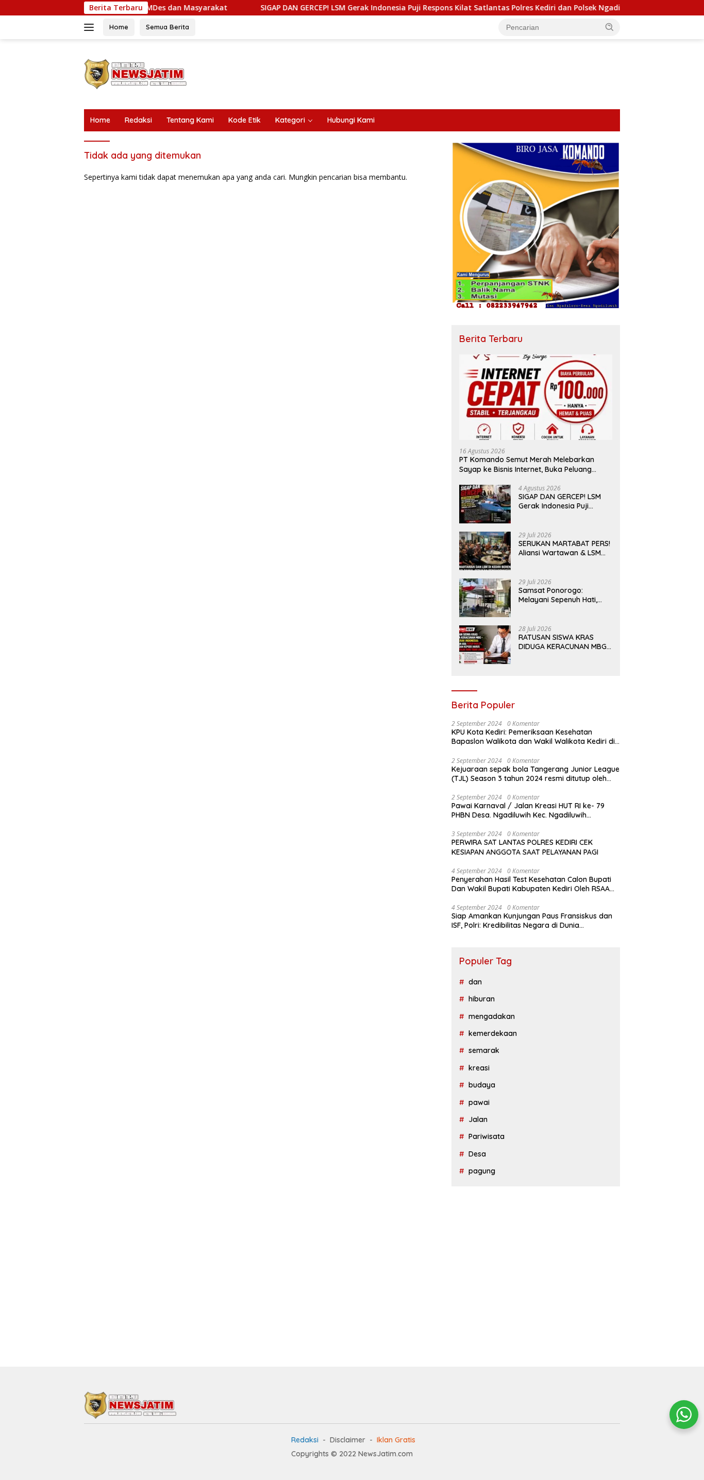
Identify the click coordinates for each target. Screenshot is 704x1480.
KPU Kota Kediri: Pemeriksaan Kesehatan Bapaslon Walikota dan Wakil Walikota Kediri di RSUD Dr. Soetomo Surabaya (533, 736)
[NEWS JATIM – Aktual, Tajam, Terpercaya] (135, 73)
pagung (481, 1171)
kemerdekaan (492, 1033)
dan (475, 981)
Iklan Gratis (396, 1439)
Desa (477, 1154)
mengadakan (491, 1016)
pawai (479, 1102)
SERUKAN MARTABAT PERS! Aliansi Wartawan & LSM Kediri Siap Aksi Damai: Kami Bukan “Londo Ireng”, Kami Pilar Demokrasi (564, 548)
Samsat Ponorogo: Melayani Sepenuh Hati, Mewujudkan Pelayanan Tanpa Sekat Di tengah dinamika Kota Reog (559, 595)
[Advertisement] (432, 72)
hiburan (481, 998)
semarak (483, 1050)
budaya (481, 1085)
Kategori (290, 120)
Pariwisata (486, 1136)
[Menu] (91, 27)
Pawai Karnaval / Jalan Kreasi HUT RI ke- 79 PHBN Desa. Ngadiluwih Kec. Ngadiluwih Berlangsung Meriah (528, 810)
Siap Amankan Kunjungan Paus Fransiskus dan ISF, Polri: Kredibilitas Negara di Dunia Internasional (531, 920)
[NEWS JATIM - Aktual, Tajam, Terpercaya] (130, 1404)
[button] (609, 27)
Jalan (478, 1119)
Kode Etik (244, 120)
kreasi (479, 1068)
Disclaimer (347, 1439)
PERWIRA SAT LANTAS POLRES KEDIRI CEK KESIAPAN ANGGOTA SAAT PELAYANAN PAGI (524, 847)
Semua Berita (167, 27)
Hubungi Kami (351, 120)
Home (118, 27)
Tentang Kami (190, 120)
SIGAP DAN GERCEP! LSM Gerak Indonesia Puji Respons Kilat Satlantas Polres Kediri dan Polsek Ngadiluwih (401, 7)
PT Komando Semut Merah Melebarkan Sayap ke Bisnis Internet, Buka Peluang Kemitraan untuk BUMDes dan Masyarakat (532, 464)
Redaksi (138, 120)
